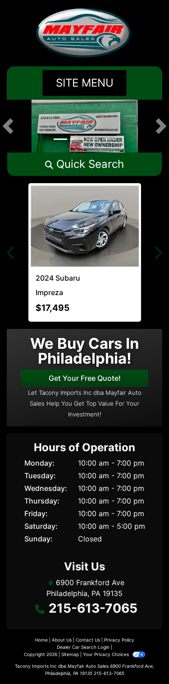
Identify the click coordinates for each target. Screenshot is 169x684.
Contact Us (88, 639)
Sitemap (70, 654)
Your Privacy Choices (106, 654)
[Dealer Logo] (84, 33)
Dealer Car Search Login (83, 647)
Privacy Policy (119, 639)
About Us (62, 639)
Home (41, 639)
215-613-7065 (93, 608)
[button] (8, 126)
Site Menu (85, 82)
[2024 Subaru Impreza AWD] (84, 226)
